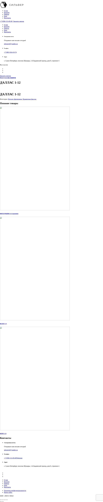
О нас (6, 11)
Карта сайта (8, 492)
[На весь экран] (5, 499)
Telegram (19, 458)
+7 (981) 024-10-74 (10, 52)
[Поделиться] (3, 499)
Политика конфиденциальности (15, 490)
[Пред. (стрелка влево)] (1, 501)
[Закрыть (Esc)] (1, 499)
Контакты (7, 18)
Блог (5, 16)
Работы (6, 14)
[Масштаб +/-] (7, 499)
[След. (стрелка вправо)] (3, 501)
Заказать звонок (18, 21)
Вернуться (8, 77)
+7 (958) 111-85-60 (6, 21)
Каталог (7, 12)
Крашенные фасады (29, 99)
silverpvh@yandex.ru (11, 44)
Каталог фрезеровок (15, 99)
